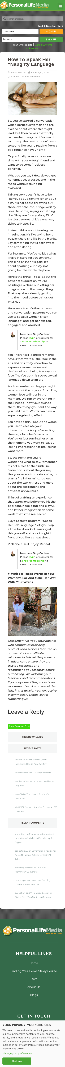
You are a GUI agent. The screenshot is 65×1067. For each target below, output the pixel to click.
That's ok (17, 1061)
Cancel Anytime (43, 44)
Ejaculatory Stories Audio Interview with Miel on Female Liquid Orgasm (35, 838)
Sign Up (51, 39)
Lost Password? (32, 48)
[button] (60, 6)
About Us (33, 987)
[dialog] (32, 1044)
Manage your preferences (17, 1053)
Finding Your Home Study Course (34, 971)
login (32, 337)
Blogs (34, 995)
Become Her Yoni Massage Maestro (33, 772)
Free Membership (33, 341)
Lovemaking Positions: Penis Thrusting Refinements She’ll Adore (35, 855)
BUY (34, 979)
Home (33, 963)
